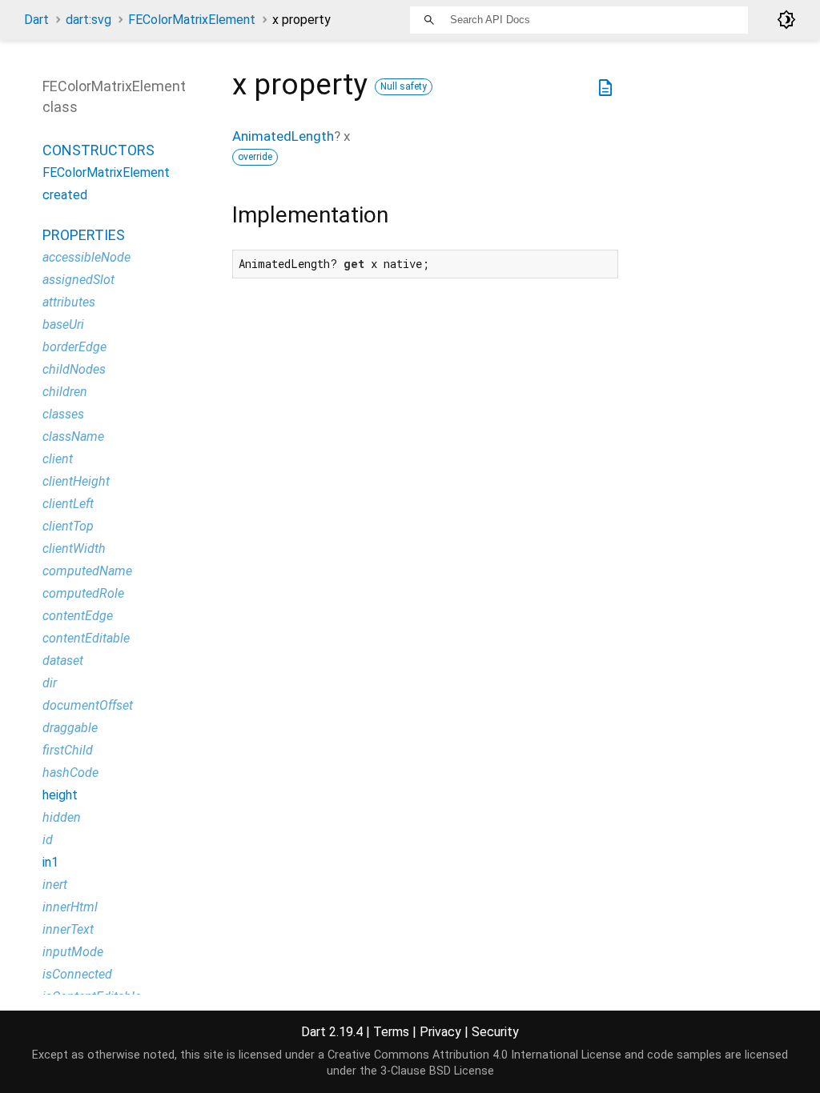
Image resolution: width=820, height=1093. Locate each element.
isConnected (77, 974)
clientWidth (74, 548)
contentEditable (86, 638)
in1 (50, 862)
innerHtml (70, 907)
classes (63, 414)
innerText (68, 929)
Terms (391, 1031)
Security (495, 1031)
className (73, 436)
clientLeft (68, 503)
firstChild (67, 750)
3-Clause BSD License (437, 1071)
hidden (61, 817)
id (47, 839)
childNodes (74, 369)
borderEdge (74, 346)
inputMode (72, 951)
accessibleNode (86, 257)
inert (54, 884)
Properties (83, 234)
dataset (62, 660)
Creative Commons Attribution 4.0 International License (474, 1055)
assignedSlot (78, 279)
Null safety (403, 86)
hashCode (70, 772)
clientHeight (76, 481)
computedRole (83, 593)
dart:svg (88, 19)
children (64, 391)
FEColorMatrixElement (191, 19)
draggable (70, 727)
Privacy (440, 1031)
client (57, 458)
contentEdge (77, 615)
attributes (68, 302)
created (64, 194)
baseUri (63, 324)
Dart (36, 19)
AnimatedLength (283, 136)
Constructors (98, 150)
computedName (87, 571)
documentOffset (87, 705)
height (60, 795)
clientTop (68, 526)
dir (49, 683)
